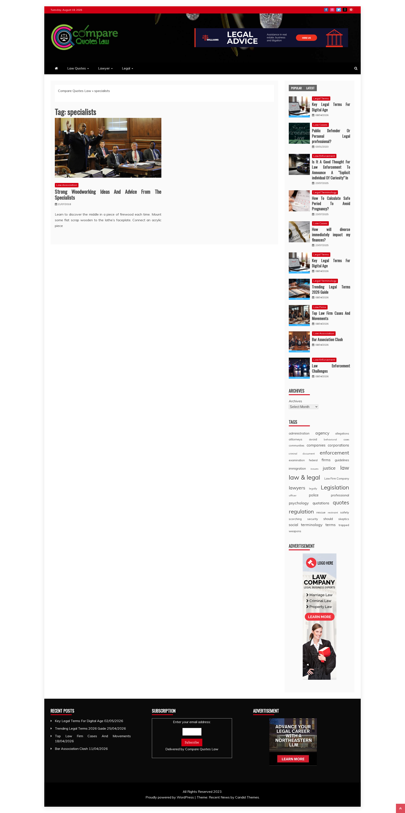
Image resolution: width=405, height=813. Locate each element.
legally (313, 488)
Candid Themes (247, 797)
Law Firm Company (336, 478)
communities (296, 445)
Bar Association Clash (327, 339)
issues (314, 468)
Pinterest (351, 10)
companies (316, 445)
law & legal (304, 477)
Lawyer (104, 68)
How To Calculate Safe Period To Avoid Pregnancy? (331, 203)
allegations (342, 433)
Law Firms (319, 307)
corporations (338, 445)
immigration (297, 468)
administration (299, 433)
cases (346, 439)
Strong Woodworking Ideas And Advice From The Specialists (108, 194)
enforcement (334, 452)
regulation (301, 511)
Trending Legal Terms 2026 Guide (331, 289)
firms (326, 459)
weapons (295, 531)
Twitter (338, 10)
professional (340, 495)
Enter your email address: (191, 735)
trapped (344, 525)
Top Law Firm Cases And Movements (331, 315)
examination (297, 460)
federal (313, 460)
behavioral (330, 439)
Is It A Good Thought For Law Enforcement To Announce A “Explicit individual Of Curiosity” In (331, 169)
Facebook (326, 10)
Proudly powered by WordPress (170, 797)
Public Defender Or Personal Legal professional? (331, 136)
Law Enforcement (324, 155)
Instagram (332, 10)
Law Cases (320, 124)
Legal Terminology (324, 192)
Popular (296, 88)
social (293, 524)
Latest (310, 88)
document (308, 453)
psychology (299, 503)
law (344, 467)
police (314, 495)
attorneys (295, 439)
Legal (126, 68)
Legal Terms (321, 98)
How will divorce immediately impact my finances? (331, 235)
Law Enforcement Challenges (331, 368)
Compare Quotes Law (74, 91)
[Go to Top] (400, 808)
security (312, 519)
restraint (333, 512)
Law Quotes (76, 68)
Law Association (66, 185)
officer (292, 495)
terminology (312, 524)
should (328, 519)
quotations (321, 503)
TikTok (345, 10)
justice (329, 468)
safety (344, 512)
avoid (313, 439)
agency (322, 433)
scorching (295, 519)
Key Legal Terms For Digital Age (331, 106)
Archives (295, 401)
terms (330, 524)
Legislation (335, 487)
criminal (293, 453)
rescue (320, 512)
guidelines (342, 460)
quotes (341, 502)
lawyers (297, 487)
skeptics (343, 519)
